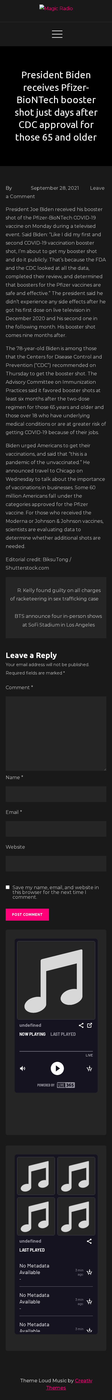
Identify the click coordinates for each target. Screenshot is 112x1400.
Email (14, 812)
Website (15, 847)
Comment (19, 687)
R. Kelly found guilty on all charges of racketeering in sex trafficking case (55, 595)
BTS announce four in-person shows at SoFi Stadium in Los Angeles (58, 620)
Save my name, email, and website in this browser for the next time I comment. (56, 892)
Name (14, 777)
